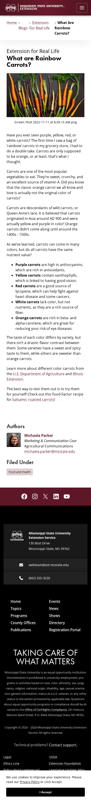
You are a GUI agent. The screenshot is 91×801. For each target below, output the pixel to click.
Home (12, 22)
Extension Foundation (65, 763)
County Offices (23, 622)
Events (54, 601)
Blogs (23, 28)
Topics (16, 608)
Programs (19, 615)
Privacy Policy (30, 782)
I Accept (46, 792)
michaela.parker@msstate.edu (49, 451)
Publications (21, 629)
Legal (7, 757)
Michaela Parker (38, 435)
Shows (54, 615)
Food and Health (20, 472)
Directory (57, 622)
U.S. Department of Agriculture (38, 373)
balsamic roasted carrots (33, 399)
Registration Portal (64, 629)
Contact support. (63, 744)
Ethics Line (11, 763)
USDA (53, 757)
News (54, 608)
